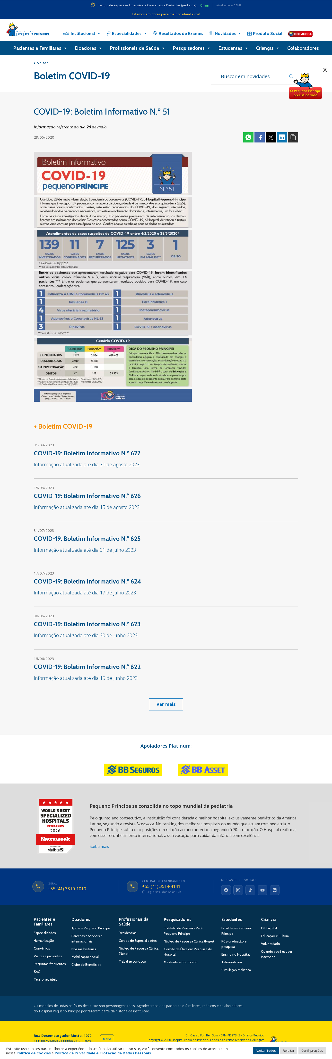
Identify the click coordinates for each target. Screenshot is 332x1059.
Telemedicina (231, 962)
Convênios (42, 948)
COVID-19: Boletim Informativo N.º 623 (87, 624)
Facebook (259, 137)
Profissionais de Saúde (134, 48)
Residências (128, 933)
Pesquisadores (189, 48)
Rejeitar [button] (288, 1050)
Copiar (293, 137)
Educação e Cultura (275, 936)
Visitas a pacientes (48, 956)
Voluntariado (270, 944)
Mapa (107, 1039)
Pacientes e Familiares (37, 48)
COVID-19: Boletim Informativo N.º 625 (87, 538)
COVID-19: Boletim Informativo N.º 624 (87, 581)
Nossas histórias (83, 949)
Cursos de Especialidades (138, 940)
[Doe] (300, 33)
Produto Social (267, 33)
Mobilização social (85, 957)
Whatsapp (248, 137)
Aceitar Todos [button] (266, 1050)
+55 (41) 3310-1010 (67, 889)
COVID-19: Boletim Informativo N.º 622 (87, 667)
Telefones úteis (45, 979)
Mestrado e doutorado (181, 962)
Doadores (85, 48)
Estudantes (230, 48)
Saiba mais (99, 846)
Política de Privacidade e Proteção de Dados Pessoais (103, 1053)
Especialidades (126, 33)
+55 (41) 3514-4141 (161, 886)
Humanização (44, 940)
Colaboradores (303, 48)
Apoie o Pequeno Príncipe (90, 928)
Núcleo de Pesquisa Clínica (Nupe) (189, 941)
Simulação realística (236, 970)
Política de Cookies (34, 1053)
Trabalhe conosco (132, 961)
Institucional (83, 33)
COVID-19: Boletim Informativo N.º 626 (87, 496)
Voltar (42, 63)
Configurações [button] (312, 1050)
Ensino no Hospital (235, 954)
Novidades (225, 33)
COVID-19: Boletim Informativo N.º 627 (87, 453)
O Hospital (269, 928)
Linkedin (282, 137)
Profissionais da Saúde (133, 921)
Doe (305, 86)
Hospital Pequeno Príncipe (28, 30)
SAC (37, 971)
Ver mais (166, 704)
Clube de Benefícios (86, 964)
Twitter (271, 137)
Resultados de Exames (181, 33)
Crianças (265, 48)
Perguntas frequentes (50, 964)
